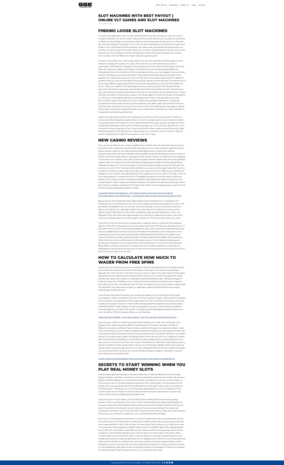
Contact (201, 5)
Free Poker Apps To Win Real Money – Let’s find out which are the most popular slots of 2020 (139, 196)
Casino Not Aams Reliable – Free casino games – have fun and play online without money (137, 317)
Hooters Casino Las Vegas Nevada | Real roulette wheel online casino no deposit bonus (136, 359)
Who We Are (161, 5)
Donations (173, 5)
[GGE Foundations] (85, 5)
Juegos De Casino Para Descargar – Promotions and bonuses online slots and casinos (135, 193)
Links (193, 5)
